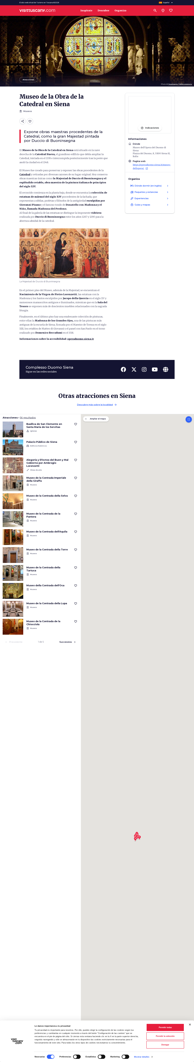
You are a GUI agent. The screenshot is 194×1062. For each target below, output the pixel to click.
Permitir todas (165, 1027)
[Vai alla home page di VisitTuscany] (37, 10)
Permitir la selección (165, 1036)
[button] (135, 838)
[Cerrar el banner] (190, 1024)
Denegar (165, 1045)
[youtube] (155, 369)
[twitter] (134, 369)
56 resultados (28, 417)
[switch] (77, 1057)
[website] (165, 369)
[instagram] (144, 369)
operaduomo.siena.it (80, 338)
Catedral (24, 174)
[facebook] (123, 369)
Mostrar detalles (141, 1057)
